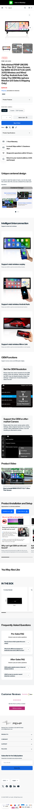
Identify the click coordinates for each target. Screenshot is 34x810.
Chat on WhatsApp (19, 2)
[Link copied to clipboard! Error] (16, 127)
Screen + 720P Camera (16, 111)
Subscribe (17, 768)
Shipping (3, 90)
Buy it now (17, 123)
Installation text (6, 511)
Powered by (24, 694)
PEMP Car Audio (9, 797)
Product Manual (21, 511)
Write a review (17, 708)
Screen (5, 111)
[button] (2, 8)
